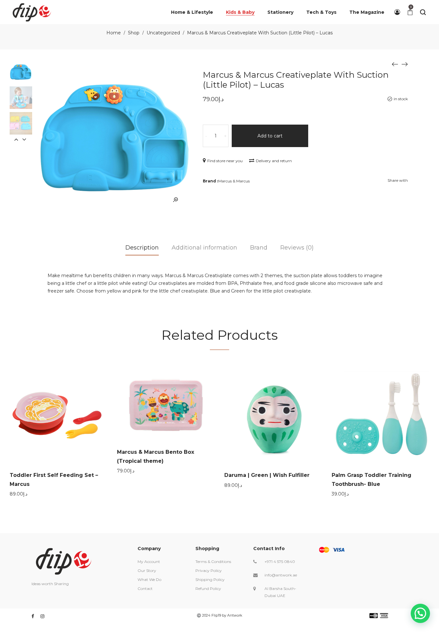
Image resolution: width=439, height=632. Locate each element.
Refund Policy (208, 588)
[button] (420, 613)
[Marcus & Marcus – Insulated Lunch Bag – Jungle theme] (404, 63)
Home (113, 33)
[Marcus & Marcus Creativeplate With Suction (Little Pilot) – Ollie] (395, 63)
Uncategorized (163, 33)
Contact (145, 588)
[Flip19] (32, 12)
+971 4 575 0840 (279, 561)
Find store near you (225, 160)
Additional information (204, 247)
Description (142, 247)
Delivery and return (274, 160)
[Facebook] (32, 616)
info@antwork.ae (280, 575)
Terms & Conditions (213, 561)
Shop (133, 33)
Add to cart (269, 136)
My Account (149, 561)
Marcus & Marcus (234, 181)
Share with (398, 180)
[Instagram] (42, 616)
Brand (258, 247)
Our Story (147, 570)
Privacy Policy (208, 570)
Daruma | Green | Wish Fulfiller (266, 475)
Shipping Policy (210, 579)
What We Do (149, 579)
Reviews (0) (297, 247)
